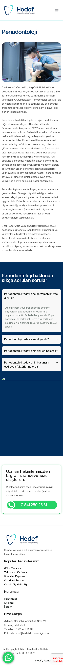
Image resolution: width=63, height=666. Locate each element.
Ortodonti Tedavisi (14, 580)
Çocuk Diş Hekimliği (15, 584)
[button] (56, 10)
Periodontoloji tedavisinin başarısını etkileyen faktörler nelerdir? (26, 364)
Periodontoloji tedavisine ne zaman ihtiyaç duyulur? (31, 296)
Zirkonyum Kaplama (15, 572)
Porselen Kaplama (14, 576)
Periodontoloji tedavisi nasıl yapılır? (26, 339)
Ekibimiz (9, 602)
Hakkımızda (10, 598)
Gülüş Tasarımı (12, 568)
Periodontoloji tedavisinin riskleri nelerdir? (31, 351)
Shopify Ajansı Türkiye (47, 660)
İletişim (8, 606)
